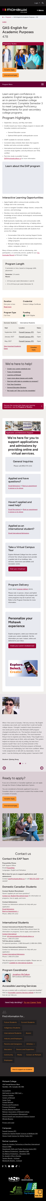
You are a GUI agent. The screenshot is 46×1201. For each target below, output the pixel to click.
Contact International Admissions (13, 954)
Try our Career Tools (32, 1002)
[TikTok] (16, 1166)
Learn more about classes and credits (20, 378)
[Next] (42, 768)
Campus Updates (8, 1095)
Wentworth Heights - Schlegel (12, 1161)
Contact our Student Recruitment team (15, 896)
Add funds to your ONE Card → (12, 1093)
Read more (7, 307)
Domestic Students (10, 323)
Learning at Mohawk (14, 375)
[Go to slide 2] (23, 763)
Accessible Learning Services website (20, 992)
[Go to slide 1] (20, 763)
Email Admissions (14, 486)
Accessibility (6, 1091)
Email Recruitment (14, 509)
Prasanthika (11, 868)
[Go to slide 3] (25, 763)
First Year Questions (14, 384)
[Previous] (4, 768)
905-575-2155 (34, 879)
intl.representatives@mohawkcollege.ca (20, 936)
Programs (8, 17)
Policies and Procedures (10, 1105)
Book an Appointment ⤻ (10, 911)
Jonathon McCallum (21, 974)
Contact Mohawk (7, 1102)
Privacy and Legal (8, 1122)
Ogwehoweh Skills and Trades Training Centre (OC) (19, 1149)
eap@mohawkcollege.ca (16, 879)
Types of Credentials (14, 372)
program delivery (22, 589)
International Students (27, 323)
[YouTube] (13, 1166)
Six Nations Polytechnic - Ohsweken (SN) (16, 1154)
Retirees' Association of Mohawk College (15, 1112)
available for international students (21, 963)
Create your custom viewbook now (18, 369)
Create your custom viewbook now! (22, 646)
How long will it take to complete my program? (22, 381)
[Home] (14, 11)
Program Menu (7, 84)
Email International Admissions (18, 533)
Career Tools (6, 1100)
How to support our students (22, 1069)
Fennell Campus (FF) (26, 332)
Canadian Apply (9, 70)
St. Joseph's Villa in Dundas (11, 1156)
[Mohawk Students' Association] (14, 1181)
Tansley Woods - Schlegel (10, 1158)
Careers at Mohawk (8, 1098)
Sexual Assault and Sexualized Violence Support (18, 1116)
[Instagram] (9, 1166)
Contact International (9, 934)
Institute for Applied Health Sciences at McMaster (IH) (20, 1133)
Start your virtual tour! (17, 569)
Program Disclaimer (9, 1107)
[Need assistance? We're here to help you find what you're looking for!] (39, 1193)
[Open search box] (42, 3)
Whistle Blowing (7, 1119)
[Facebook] (2, 1166)
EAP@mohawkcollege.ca (12, 158)
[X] (6, 1166)
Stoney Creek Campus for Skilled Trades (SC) (17, 1136)
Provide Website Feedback (11, 1109)
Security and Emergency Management (14, 1114)
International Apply (10, 75)
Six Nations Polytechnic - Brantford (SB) (15, 1151)
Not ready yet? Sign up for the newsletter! (21, 390)
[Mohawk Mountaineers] (27, 1181)
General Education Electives (16, 387)
